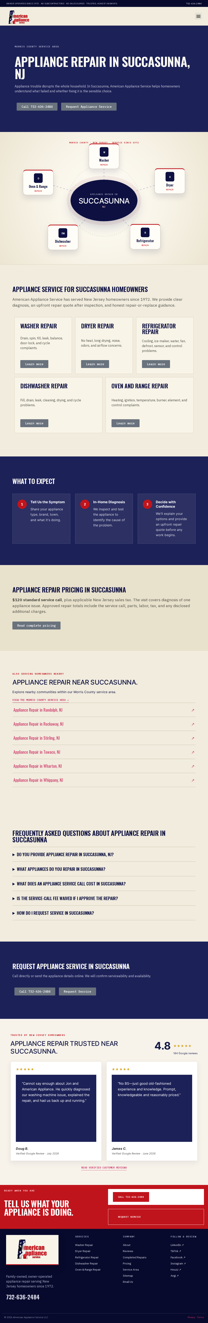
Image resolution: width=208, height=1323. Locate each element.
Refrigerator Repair (87, 1257)
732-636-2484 (194, 3)
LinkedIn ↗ (177, 1245)
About (126, 1245)
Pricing (127, 1263)
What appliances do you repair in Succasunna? (61, 869)
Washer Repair (84, 1245)
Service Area (131, 1269)
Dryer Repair (83, 1251)
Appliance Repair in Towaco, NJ (103, 752)
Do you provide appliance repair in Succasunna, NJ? (65, 854)
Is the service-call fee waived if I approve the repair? (67, 898)
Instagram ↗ (178, 1263)
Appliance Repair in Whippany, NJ (103, 780)
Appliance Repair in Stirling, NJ (103, 738)
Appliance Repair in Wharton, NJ (103, 766)
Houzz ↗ (176, 1269)
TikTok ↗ (176, 1251)
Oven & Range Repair (88, 1269)
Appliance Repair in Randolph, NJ (103, 710)
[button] (198, 16)
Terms (200, 1317)
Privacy (191, 1317)
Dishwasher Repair (86, 1263)
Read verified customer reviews (104, 1167)
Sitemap (128, 1275)
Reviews (128, 1251)
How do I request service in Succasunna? (55, 913)
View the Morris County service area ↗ (40, 699)
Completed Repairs (134, 1257)
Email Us (128, 1282)
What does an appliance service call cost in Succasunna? (71, 883)
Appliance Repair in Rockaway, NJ (103, 724)
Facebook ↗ (178, 1257)
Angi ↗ (175, 1275)
